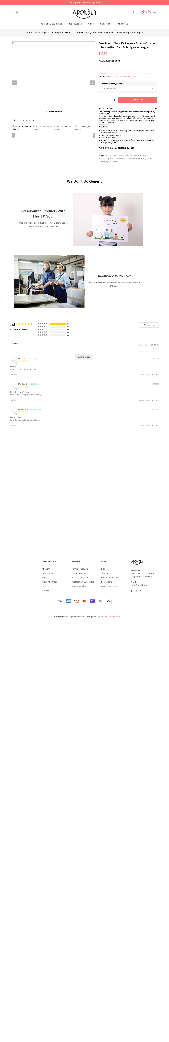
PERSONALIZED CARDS (51, 24)
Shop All (105, 573)
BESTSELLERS (75, 24)
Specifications (106, 108)
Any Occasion (111, 155)
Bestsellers (106, 581)
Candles (133, 155)
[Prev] (14, 82)
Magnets (103, 161)
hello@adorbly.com (140, 585)
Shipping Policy (79, 586)
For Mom (142, 155)
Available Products (109, 61)
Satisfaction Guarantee (83, 581)
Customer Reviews (110, 586)
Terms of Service (80, 568)
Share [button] (15, 375)
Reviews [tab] (15, 344)
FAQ (44, 577)
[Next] (92, 82)
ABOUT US (123, 24)
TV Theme (113, 161)
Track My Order (49, 581)
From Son (132, 158)
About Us (46, 568)
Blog (103, 568)
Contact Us (47, 573)
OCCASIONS (106, 24)
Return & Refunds (80, 577)
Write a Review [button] (150, 325)
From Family (121, 158)
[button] (153, 375)
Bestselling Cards (42, 32)
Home (29, 32)
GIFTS (91, 24)
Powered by (149, 345)
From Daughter (106, 158)
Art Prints (123, 155)
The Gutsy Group (112, 616)
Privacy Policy (78, 573)
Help (44, 586)
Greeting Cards (145, 158)
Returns (45, 590)
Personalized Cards (110, 577)
